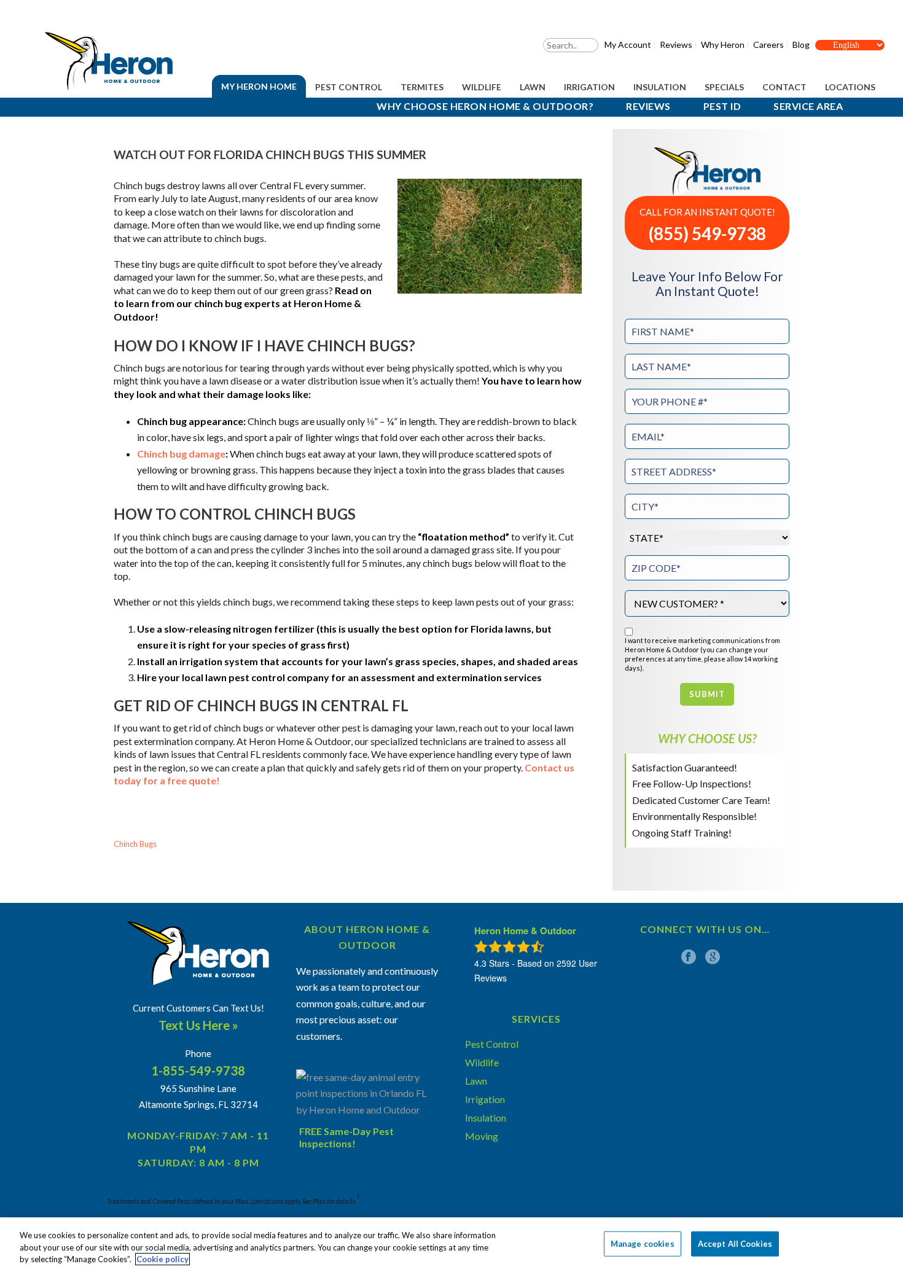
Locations (850, 87)
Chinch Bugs (135, 844)
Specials (724, 87)
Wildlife (481, 87)
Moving (481, 1136)
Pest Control (348, 87)
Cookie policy (162, 1259)
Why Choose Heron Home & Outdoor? (485, 106)
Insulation (659, 87)
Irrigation (589, 87)
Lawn (532, 87)
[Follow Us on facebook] (688, 957)
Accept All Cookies (735, 1243)
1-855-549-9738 (198, 1070)
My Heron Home (259, 86)
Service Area (808, 106)
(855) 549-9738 (707, 233)
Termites (422, 87)
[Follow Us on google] (712, 957)
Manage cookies (642, 1243)
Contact (784, 87)
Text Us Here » (198, 1025)
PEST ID (722, 106)
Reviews (648, 106)
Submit (707, 694)
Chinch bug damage (181, 453)
